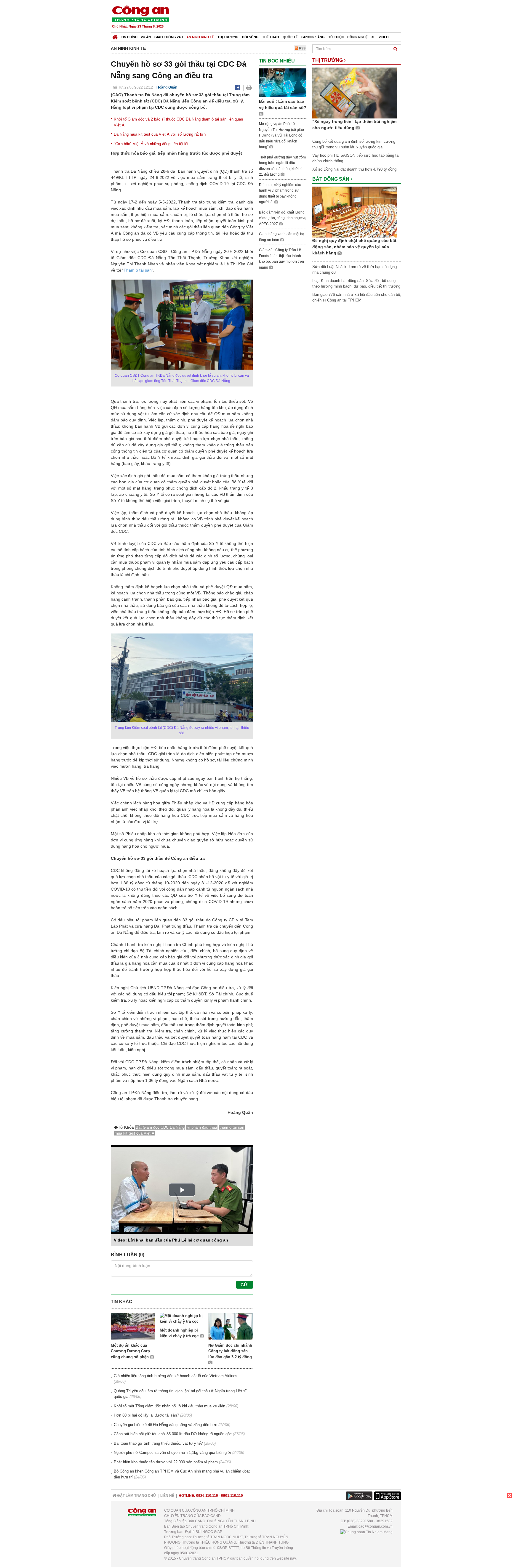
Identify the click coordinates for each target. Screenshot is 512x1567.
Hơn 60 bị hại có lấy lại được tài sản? (146, 1415)
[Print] (249, 87)
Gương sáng (313, 37)
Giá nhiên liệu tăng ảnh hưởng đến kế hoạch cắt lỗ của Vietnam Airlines (175, 1376)
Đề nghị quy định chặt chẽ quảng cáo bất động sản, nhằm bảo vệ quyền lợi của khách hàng (354, 246)
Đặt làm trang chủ (136, 1496)
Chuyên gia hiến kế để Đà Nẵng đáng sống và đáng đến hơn (165, 1424)
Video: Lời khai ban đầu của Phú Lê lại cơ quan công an (171, 1240)
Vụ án (146, 37)
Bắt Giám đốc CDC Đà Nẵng (160, 1127)
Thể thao (270, 37)
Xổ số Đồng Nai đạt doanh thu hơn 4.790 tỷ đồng (354, 169)
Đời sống (250, 37)
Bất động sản (331, 179)
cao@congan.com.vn (376, 1526)
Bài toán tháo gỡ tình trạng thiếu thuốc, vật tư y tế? (158, 1443)
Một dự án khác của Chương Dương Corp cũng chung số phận (130, 1351)
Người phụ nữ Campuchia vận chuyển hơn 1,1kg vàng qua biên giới (172, 1452)
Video (384, 37)
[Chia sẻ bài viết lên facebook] (237, 87)
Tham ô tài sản (138, 270)
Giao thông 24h (168, 37)
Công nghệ (357, 37)
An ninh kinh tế (200, 37)
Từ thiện (336, 37)
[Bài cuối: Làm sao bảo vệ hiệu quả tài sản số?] (282, 82)
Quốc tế (290, 37)
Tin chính (129, 37)
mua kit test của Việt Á (134, 1133)
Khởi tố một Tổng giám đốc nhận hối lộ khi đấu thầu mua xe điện (169, 1406)
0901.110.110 (232, 1496)
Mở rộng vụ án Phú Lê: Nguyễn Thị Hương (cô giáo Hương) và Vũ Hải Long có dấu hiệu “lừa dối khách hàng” (281, 135)
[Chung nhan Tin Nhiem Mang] (366, 1532)
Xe (373, 37)
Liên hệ (167, 1496)
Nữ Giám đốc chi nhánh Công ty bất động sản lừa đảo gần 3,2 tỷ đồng (230, 1351)
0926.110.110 (207, 1496)
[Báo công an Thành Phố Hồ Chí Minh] (140, 13)
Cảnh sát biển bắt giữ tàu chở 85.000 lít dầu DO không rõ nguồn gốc (173, 1434)
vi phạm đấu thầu (202, 1127)
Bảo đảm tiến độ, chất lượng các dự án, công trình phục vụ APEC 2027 (282, 218)
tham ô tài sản (232, 1127)
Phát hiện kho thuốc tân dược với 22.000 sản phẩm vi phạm (166, 1462)
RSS (301, 48)
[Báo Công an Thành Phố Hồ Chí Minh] (115, 35)
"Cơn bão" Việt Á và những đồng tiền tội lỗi (151, 144)
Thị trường (228, 37)
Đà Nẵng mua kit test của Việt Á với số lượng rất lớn (160, 134)
